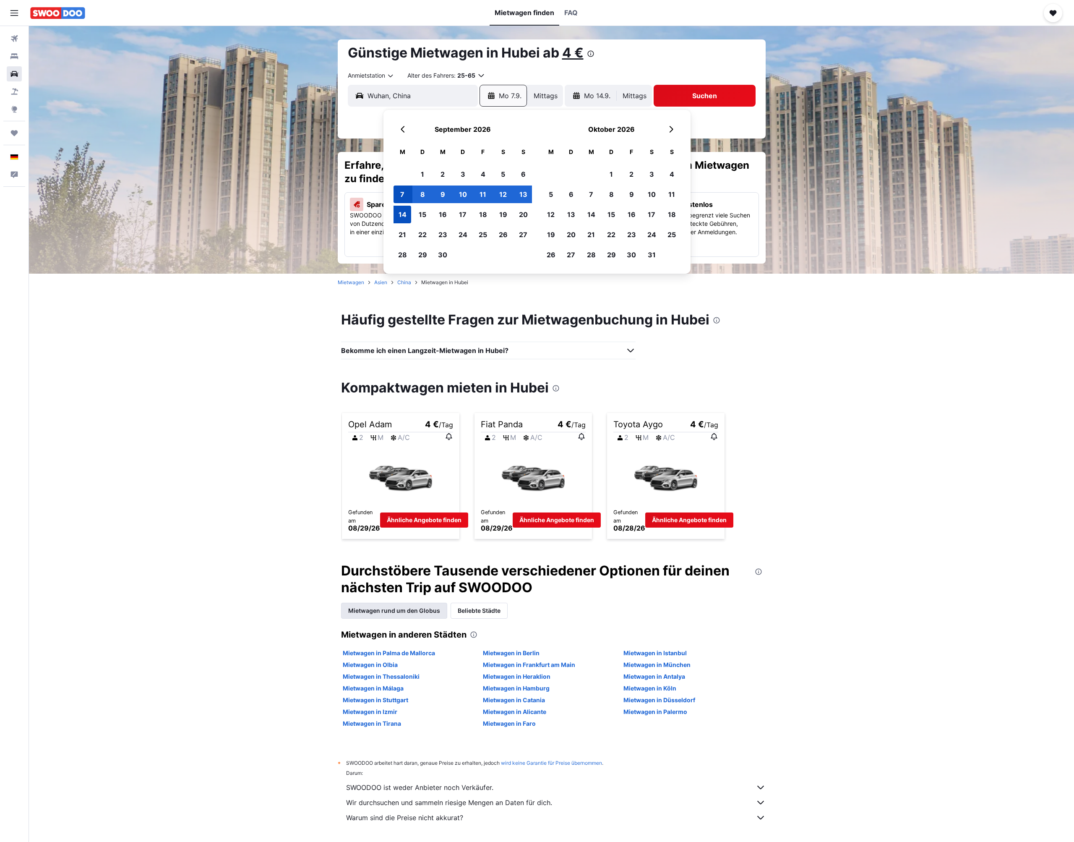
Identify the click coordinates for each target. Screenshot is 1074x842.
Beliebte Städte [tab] (479, 610)
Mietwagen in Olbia (370, 664)
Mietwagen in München (657, 664)
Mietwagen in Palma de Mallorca (389, 652)
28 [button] (402, 255)
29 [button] (422, 255)
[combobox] (371, 75)
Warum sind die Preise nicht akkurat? (404, 817)
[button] (14, 13)
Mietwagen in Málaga (373, 688)
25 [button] (483, 234)
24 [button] (463, 234)
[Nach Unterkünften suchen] (14, 56)
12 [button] (503, 194)
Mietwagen (351, 282)
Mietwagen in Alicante (514, 711)
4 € (573, 52)
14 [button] (403, 214)
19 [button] (503, 214)
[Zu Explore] (14, 109)
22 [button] (422, 234)
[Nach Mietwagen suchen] (14, 73)
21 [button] (402, 234)
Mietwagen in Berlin (511, 652)
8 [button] (422, 194)
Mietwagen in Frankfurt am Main (529, 664)
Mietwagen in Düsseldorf (659, 699)
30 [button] (442, 255)
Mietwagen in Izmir (370, 711)
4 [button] (483, 174)
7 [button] (402, 194)
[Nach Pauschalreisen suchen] (14, 91)
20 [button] (523, 214)
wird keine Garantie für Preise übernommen (551, 763)
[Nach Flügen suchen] (14, 38)
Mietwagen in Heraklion (516, 676)
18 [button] (483, 214)
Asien (380, 282)
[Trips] (14, 133)
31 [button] (652, 255)
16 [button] (443, 214)
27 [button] (523, 234)
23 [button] (442, 234)
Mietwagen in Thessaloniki (381, 676)
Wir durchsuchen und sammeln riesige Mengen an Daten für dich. (449, 802)
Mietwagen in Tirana (372, 723)
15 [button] (422, 214)
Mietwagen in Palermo (655, 711)
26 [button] (503, 234)
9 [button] (443, 194)
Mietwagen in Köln (649, 688)
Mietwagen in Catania (514, 699)
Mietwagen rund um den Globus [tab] (394, 610)
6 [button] (523, 174)
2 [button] (443, 174)
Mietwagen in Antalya (654, 676)
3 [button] (463, 174)
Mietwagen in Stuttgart (375, 699)
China (404, 282)
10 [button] (463, 194)
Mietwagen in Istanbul (655, 652)
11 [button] (483, 194)
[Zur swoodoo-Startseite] (57, 13)
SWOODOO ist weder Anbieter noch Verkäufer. (419, 787)
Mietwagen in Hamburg (516, 688)
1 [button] (422, 174)
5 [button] (503, 174)
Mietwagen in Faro (509, 723)
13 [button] (523, 194)
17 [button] (463, 214)
